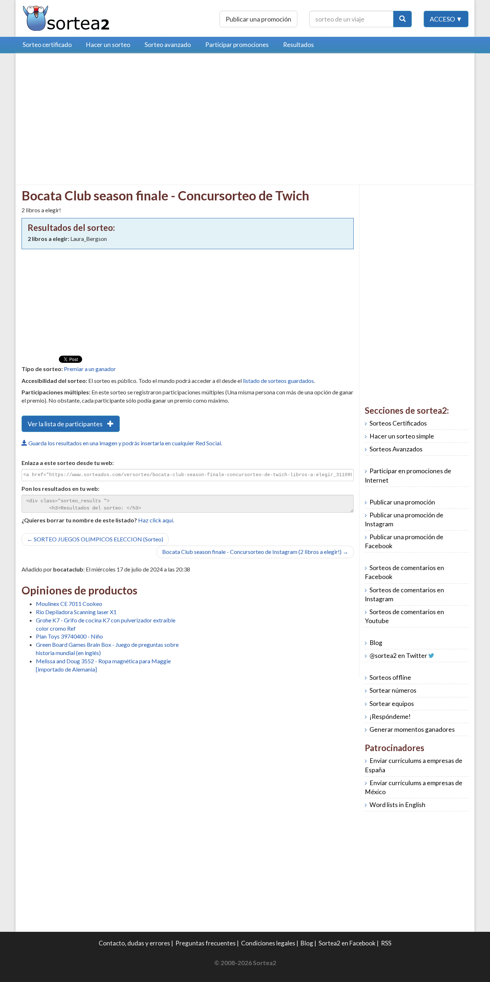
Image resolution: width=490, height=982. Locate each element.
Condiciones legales (268, 943)
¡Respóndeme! (390, 716)
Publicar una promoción (258, 19)
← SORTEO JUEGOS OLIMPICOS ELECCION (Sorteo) (95, 539)
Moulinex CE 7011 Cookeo (69, 603)
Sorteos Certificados (398, 423)
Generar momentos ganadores (412, 729)
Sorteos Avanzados (396, 449)
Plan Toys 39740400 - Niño (69, 636)
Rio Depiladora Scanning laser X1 (76, 611)
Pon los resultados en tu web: (60, 488)
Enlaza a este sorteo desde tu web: (68, 462)
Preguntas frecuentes (205, 943)
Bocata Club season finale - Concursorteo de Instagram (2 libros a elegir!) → (255, 551)
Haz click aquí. (156, 520)
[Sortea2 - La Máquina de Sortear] (66, 17)
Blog (375, 642)
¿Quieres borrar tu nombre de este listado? (79, 520)
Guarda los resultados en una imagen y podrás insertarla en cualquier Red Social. (124, 443)
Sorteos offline (390, 677)
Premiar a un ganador (90, 368)
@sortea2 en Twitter (398, 655)
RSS (386, 943)
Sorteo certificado (47, 44)
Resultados (298, 44)
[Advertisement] (82, 109)
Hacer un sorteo (108, 44)
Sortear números (392, 690)
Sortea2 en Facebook (347, 943)
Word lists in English (397, 804)
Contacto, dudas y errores (134, 943)
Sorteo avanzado (168, 44)
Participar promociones (237, 44)
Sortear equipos (391, 703)
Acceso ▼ (446, 19)
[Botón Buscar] (402, 19)
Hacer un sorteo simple (401, 436)
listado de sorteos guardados (278, 380)
